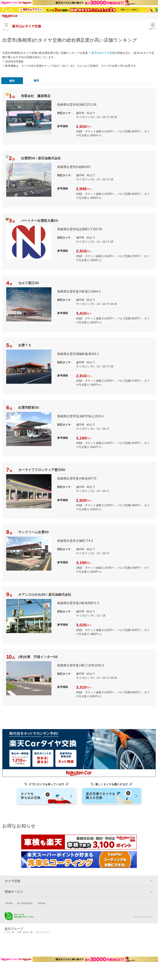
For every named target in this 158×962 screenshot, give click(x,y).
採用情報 (41, 903)
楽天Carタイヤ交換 (103, 52)
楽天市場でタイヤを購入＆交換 (100, 795)
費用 (36, 80)
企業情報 (9, 903)
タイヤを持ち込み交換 (30, 795)
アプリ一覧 (9, 932)
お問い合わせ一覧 (25, 932)
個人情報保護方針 (25, 903)
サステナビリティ (43, 932)
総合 (12, 80)
